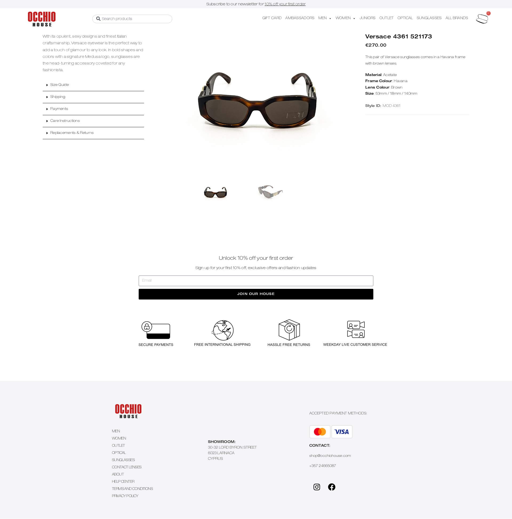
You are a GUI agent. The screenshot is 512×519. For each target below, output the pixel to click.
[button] (93, 85)
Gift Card (272, 18)
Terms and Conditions (132, 489)
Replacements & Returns (72, 133)
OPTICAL (405, 18)
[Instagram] (316, 487)
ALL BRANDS (457, 18)
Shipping (57, 97)
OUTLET (386, 18)
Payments (59, 109)
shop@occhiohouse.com (330, 456)
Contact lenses (127, 467)
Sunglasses (123, 460)
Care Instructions (65, 121)
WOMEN (343, 18)
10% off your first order (285, 4)
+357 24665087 (322, 466)
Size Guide (59, 85)
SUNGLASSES (429, 18)
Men (116, 431)
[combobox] (132, 19)
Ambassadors (299, 18)
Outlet (118, 446)
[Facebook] (331, 487)
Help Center (123, 482)
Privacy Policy (125, 496)
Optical (119, 453)
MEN (322, 18)
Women (119, 439)
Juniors (368, 18)
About (118, 475)
